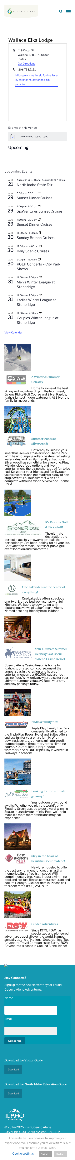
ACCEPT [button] (45, 1153)
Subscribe (15, 1040)
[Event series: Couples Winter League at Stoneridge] (40, 313)
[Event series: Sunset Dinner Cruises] (39, 193)
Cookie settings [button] (23, 1153)
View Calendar (13, 332)
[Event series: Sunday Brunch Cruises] (40, 232)
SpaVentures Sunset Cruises (39, 211)
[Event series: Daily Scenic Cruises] (40, 246)
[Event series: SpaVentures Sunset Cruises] (39, 206)
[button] (68, 11)
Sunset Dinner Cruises (34, 198)
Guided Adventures (44, 924)
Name (8, 998)
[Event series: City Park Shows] (39, 259)
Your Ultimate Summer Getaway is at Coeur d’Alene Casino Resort (51, 654)
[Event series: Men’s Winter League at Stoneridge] (40, 277)
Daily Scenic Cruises (33, 251)
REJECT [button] (60, 1153)
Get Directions (26, 63)
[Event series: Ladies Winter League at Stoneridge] (40, 295)
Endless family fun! (44, 722)
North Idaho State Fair (34, 185)
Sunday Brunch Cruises (35, 238)
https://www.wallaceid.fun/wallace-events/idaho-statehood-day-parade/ (36, 80)
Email (8, 1019)
